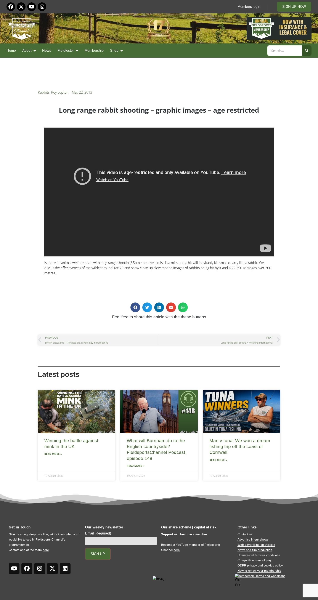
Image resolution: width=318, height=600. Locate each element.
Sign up (98, 554)
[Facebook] (10, 6)
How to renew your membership (259, 570)
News (46, 50)
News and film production (255, 550)
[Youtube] (31, 6)
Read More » (53, 454)
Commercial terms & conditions (259, 555)
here (46, 550)
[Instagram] (42, 6)
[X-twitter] (21, 6)
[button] (135, 307)
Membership (94, 50)
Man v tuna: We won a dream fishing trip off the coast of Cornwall (239, 446)
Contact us (245, 534)
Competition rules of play (254, 560)
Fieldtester (66, 50)
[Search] (307, 50)
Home (11, 50)
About (26, 50)
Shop (114, 50)
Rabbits (44, 92)
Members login (249, 6)
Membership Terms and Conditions (261, 576)
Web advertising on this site (256, 544)
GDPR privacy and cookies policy (260, 565)
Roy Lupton (59, 92)
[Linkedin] (65, 568)
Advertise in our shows (253, 539)
